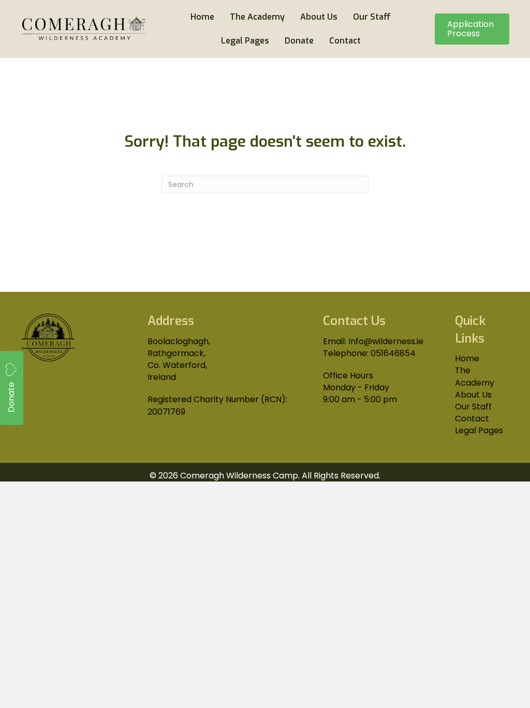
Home (467, 358)
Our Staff (473, 407)
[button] (11, 388)
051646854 (393, 353)
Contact (472, 418)
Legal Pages (479, 430)
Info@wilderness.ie (385, 341)
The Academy (474, 376)
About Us (473, 395)
